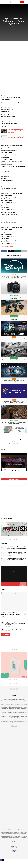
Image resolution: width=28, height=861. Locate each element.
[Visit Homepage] (11, 2)
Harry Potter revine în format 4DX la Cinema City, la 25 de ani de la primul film (14, 339)
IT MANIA (14, 843)
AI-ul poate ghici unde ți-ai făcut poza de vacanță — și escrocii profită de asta (14, 423)
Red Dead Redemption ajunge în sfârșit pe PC (14, 629)
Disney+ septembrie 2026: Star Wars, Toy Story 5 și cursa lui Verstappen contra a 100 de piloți (14, 277)
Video (4, 469)
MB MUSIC (6, 472)
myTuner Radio (14, 847)
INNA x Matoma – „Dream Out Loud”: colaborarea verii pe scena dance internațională (16, 131)
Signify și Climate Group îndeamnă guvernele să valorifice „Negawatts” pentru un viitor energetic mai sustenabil (15, 623)
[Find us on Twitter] (14, 689)
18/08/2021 (10, 472)
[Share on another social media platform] (24, 251)
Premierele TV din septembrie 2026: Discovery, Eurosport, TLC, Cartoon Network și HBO (14, 402)
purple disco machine (8, 246)
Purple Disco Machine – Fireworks (11, 471)
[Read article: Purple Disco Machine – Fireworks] (14, 462)
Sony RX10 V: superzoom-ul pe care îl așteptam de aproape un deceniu (14, 297)
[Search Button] (26, 2)
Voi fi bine (14, 851)
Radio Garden (14, 850)
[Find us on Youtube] (17, 689)
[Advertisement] (14, 55)
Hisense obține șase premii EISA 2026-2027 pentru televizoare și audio (14, 381)
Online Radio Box (14, 849)
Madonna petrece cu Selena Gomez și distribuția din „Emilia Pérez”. (10, 614)
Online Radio (14, 852)
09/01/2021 (12, 26)
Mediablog (14, 845)
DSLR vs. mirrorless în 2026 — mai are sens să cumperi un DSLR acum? (14, 318)
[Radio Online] (25, 484)
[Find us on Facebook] (11, 689)
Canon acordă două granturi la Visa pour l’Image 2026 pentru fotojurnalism (14, 360)
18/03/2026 (10, 138)
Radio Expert (14, 846)
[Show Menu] (1, 2)
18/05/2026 (10, 133)
